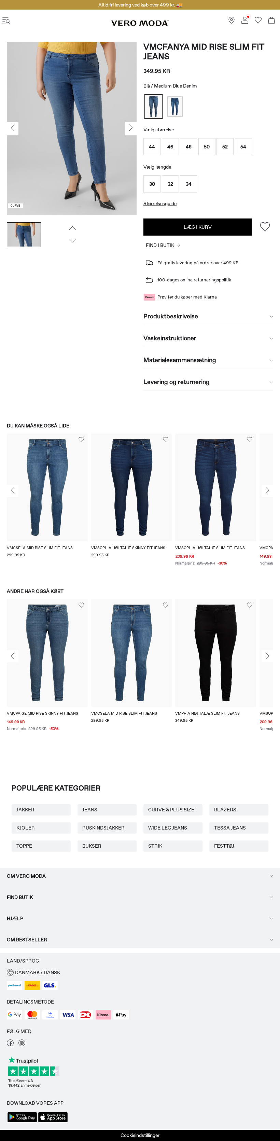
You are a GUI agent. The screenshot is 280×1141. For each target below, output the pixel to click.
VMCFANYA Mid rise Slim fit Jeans (203, 51)
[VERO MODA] (140, 24)
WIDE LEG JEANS (167, 828)
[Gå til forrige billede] (72, 228)
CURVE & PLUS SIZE (171, 809)
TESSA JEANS (230, 828)
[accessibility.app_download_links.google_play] (22, 1121)
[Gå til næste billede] (72, 241)
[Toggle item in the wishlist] (264, 226)
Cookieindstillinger (140, 1135)
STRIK (155, 846)
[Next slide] (267, 491)
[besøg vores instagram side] (21, 1044)
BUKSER (91, 846)
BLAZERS (225, 809)
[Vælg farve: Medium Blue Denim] (153, 106)
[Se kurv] (271, 21)
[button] (151, 146)
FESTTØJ (224, 846)
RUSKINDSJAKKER (103, 828)
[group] (47, 504)
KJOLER (25, 828)
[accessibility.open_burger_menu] (6, 21)
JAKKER (25, 809)
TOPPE (24, 846)
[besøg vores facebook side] (10, 1044)
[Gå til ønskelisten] (258, 22)
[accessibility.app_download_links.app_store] (53, 1121)
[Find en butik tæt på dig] (231, 22)
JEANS (89, 809)
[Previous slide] (12, 491)
